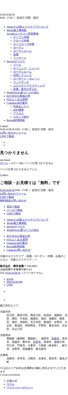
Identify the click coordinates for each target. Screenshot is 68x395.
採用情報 (16, 120)
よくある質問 (17, 99)
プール (17, 64)
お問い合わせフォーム (13, 132)
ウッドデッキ (21, 82)
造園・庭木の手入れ (25, 89)
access (10, 278)
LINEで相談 (7, 136)
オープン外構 (21, 37)
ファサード (19, 58)
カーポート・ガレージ (26, 78)
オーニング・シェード (26, 68)
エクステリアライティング (29, 85)
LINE (10, 284)
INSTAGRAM (14, 281)
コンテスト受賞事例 (22, 33)
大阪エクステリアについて (28, 26)
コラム (11, 384)
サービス (16, 61)
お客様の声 (18, 96)
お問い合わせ (19, 250)
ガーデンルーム (22, 51)
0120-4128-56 (12, 273)
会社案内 (17, 103)
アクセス (18, 113)
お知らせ (12, 380)
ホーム (4, 163)
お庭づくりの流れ (23, 92)
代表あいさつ (21, 106)
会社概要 (18, 109)
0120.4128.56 (7, 190)
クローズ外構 (21, 40)
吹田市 (37, 342)
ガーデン (18, 47)
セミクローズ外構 (23, 44)
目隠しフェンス (22, 75)
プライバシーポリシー (20, 387)
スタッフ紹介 (21, 116)
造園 (15, 54)
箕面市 (55, 338)
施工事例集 (17, 30)
